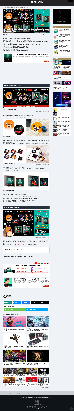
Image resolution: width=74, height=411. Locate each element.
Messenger (17, 302)
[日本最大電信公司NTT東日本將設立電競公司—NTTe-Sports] (66, 62)
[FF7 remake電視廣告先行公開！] (66, 73)
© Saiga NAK (37, 408)
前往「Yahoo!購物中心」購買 (40, 268)
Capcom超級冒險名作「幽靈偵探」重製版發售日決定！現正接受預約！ (26, 58)
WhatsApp (7, 302)
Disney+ (47, 387)
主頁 (26, 5)
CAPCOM (6, 293)
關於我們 (9, 393)
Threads (34, 302)
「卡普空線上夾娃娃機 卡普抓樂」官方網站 (43, 111)
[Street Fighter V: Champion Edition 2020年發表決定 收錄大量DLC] (57, 73)
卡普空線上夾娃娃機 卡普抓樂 (21, 114)
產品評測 (44, 5)
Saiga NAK (37, 2)
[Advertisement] (26, 75)
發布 (32, 5)
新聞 (29, 5)
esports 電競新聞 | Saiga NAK (37, 404)
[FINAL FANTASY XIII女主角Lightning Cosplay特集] (66, 83)
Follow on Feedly (9, 309)
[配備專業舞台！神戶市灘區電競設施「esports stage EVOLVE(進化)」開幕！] (57, 83)
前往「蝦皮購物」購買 (22, 268)
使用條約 (18, 393)
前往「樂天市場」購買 (22, 271)
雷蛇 (44, 387)
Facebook (26, 302)
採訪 (48, 5)
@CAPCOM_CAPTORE (22, 244)
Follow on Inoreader (32, 309)
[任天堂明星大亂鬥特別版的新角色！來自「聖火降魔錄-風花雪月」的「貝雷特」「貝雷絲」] (57, 62)
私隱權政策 (23, 393)
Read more (45, 285)
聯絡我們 (13, 393)
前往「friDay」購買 (38, 271)
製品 (40, 5)
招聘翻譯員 (28, 393)
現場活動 (36, 5)
